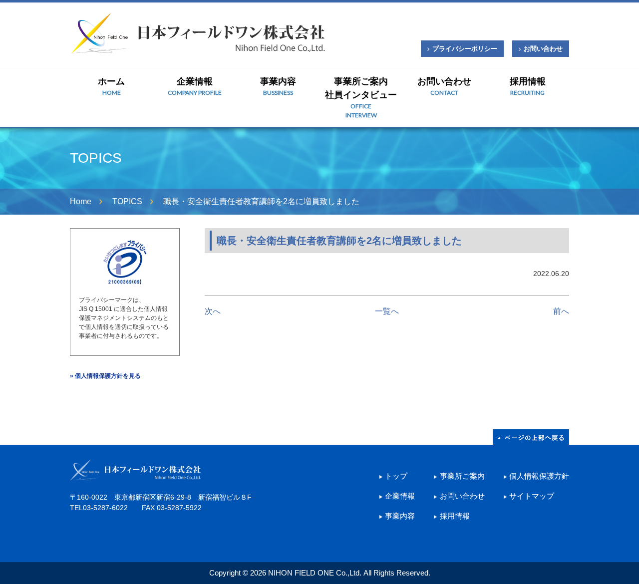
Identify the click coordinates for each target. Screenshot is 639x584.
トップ (396, 476)
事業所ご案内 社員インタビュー (361, 97)
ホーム (111, 86)
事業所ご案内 (462, 476)
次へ (213, 311)
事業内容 (278, 86)
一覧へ (387, 311)
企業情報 (195, 86)
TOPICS (127, 201)
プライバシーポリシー (464, 48)
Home (80, 201)
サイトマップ (531, 496)
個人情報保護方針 (539, 476)
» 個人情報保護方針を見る (105, 375)
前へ (561, 311)
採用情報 (528, 86)
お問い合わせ (543, 48)
